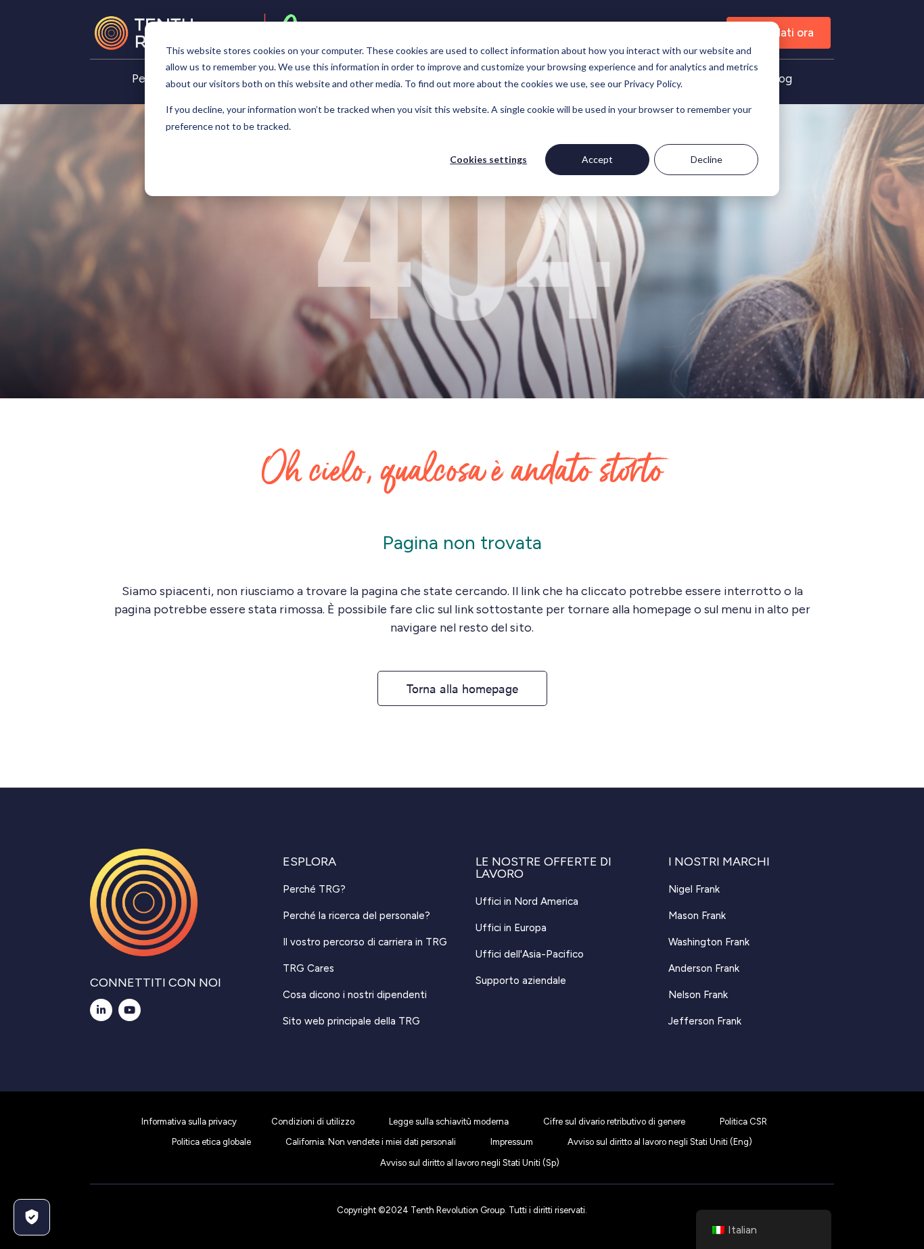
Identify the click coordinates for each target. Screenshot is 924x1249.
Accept (597, 159)
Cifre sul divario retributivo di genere (614, 1121)
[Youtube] (129, 1010)
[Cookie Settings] (32, 1217)
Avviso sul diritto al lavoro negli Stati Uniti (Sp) (469, 1163)
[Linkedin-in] (101, 1010)
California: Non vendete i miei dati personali (370, 1142)
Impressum (511, 1142)
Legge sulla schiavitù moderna (449, 1121)
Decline (706, 159)
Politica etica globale (211, 1142)
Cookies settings (488, 159)
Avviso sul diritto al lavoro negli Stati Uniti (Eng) (660, 1142)
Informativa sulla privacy (189, 1121)
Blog (780, 78)
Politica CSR (743, 1121)
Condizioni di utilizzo (312, 1121)
